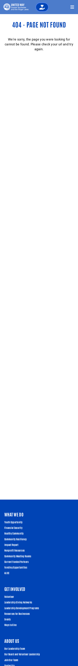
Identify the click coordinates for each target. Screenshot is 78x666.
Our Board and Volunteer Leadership (22, 654)
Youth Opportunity (13, 522)
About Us (11, 640)
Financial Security (13, 527)
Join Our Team (11, 659)
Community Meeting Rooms (17, 556)
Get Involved (14, 588)
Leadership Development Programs (21, 608)
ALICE (6, 572)
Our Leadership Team (14, 648)
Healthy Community (14, 533)
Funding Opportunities (15, 567)
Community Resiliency (15, 539)
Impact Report (11, 544)
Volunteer (9, 596)
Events (7, 619)
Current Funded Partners (16, 561)
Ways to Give (10, 624)
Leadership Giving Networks (18, 602)
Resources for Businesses (17, 613)
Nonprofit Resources (14, 550)
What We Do (13, 514)
